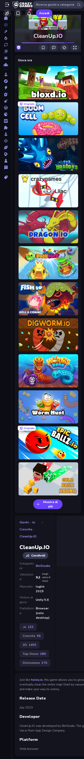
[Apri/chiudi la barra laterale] (7, 4)
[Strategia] (6, 154)
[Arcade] (6, 74)
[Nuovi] (6, 31)
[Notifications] (29, 13)
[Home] (6, 18)
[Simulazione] (6, 134)
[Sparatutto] (6, 141)
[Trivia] (6, 167)
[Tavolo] (6, 160)
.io (33, 522)
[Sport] (6, 147)
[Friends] (7, 13)
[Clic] (6, 101)
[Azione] (6, 87)
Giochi (24, 522)
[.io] (6, 114)
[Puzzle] (6, 127)
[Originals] (6, 51)
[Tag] (6, 177)
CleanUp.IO (28, 536)
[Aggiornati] (6, 44)
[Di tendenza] (6, 38)
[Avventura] (6, 81)
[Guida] (6, 107)
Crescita (26, 529)
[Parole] (6, 121)
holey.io (37, 680)
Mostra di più (50, 504)
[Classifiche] (6, 64)
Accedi (44, 13)
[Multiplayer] (6, 58)
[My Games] (18, 13)
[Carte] (6, 94)
